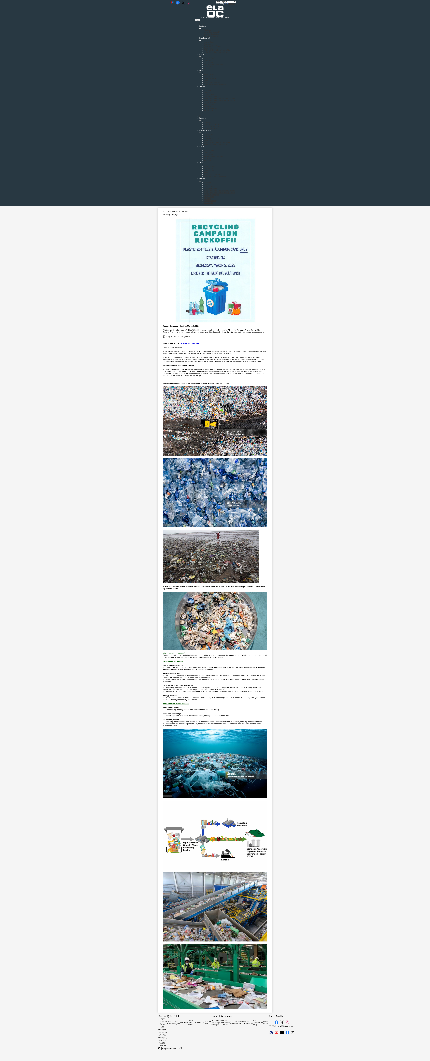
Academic (207, 30)
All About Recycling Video (190, 343)
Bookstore (207, 90)
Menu (197, 20)
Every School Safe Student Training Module (219, 100)
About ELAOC (209, 58)
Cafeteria (207, 92)
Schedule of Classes (211, 36)
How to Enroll (209, 42)
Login (163, 1048)
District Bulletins (210, 78)
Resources (207, 106)
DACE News (208, 76)
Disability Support (210, 96)
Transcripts (208, 48)
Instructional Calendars (212, 82)
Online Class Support (211, 102)
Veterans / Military (210, 108)
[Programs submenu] (200, 28)
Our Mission (208, 62)
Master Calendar (209, 74)
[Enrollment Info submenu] (200, 40)
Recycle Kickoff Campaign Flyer (178, 337)
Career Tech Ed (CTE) (212, 32)
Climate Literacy (210, 94)
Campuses (207, 44)
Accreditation (208, 66)
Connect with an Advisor (212, 46)
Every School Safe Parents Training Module (219, 98)
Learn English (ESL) (211, 34)
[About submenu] (200, 56)
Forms (206, 80)
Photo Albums (209, 104)
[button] (200, 120)
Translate (232, 4)
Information (167, 211)
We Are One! (208, 110)
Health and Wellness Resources (215, 84)
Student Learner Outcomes (213, 64)
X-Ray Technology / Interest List (215, 52)
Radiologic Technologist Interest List (217, 50)
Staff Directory (209, 68)
